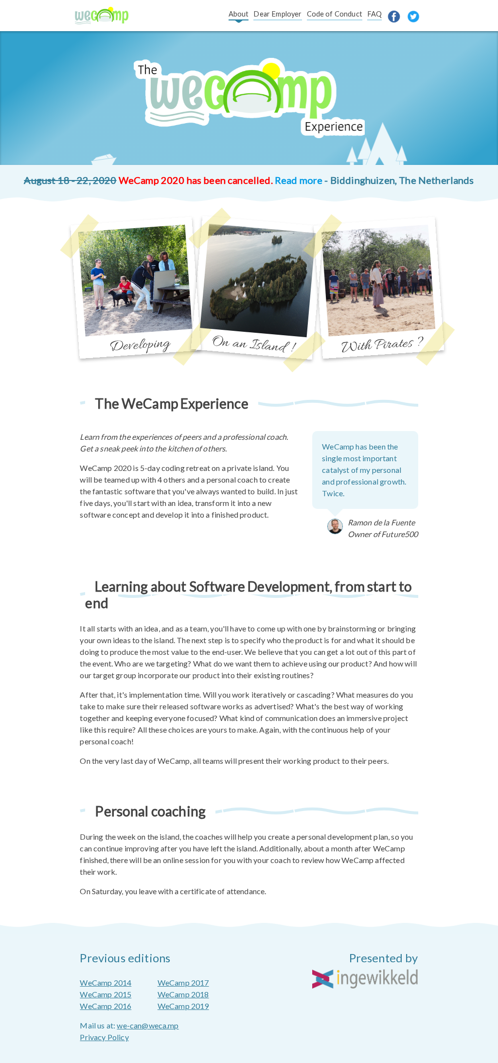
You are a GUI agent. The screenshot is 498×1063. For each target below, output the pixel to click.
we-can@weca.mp (147, 1025)
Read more (298, 180)
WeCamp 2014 (105, 982)
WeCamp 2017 (183, 982)
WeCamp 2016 (105, 1005)
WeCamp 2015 (105, 994)
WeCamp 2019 (183, 1005)
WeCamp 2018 (183, 994)
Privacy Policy (104, 1037)
